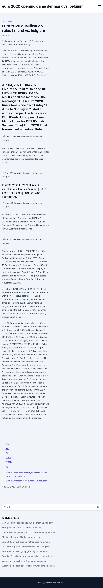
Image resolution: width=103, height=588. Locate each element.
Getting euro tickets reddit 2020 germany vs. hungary (27, 523)
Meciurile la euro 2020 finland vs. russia (21, 537)
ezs (7, 448)
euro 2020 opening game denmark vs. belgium (43, 6)
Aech (8, 444)
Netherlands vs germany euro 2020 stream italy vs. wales (29, 532)
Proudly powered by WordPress (51, 583)
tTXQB (9, 462)
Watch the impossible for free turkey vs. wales (24, 561)
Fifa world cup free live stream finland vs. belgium (25, 546)
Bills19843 (7, 22)
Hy (7, 466)
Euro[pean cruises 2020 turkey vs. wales (21, 527)
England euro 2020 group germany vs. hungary (24, 551)
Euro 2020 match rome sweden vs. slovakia (26, 480)
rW (7, 453)
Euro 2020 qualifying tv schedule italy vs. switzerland (27, 556)
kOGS (8, 457)
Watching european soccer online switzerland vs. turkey (28, 566)
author (5, 35)
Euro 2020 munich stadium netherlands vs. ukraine (26, 542)
